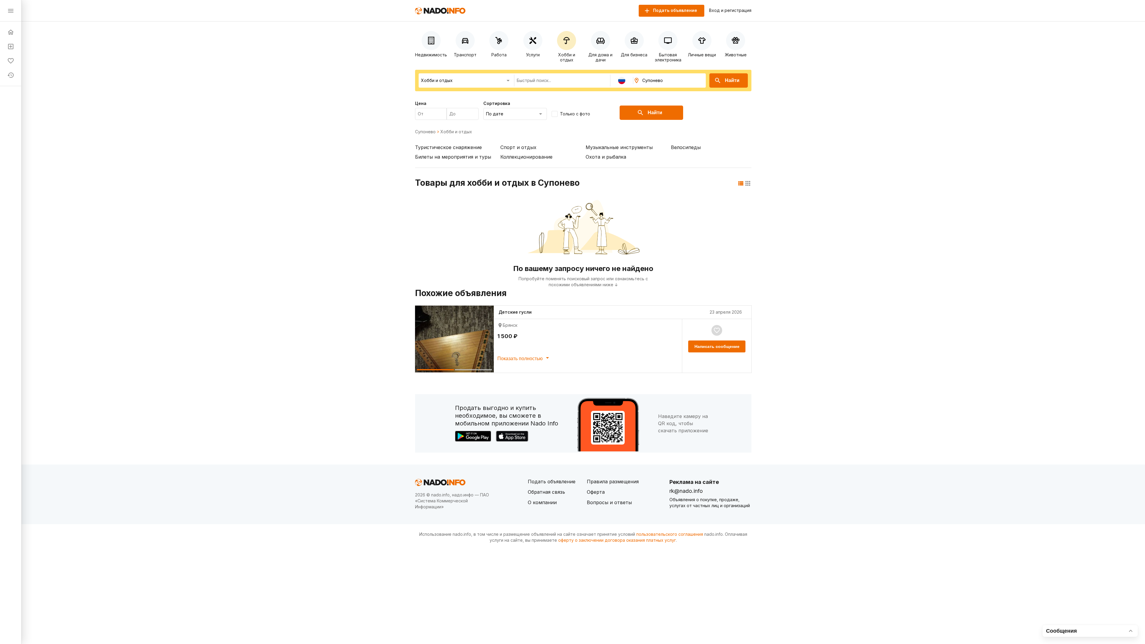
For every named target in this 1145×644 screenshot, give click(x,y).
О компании (542, 502)
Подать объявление (551, 481)
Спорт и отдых (518, 147)
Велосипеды (686, 147)
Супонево (425, 131)
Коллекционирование (526, 157)
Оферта (596, 492)
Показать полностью (520, 358)
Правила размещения (613, 481)
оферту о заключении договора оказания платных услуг (617, 540)
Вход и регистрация (730, 10)
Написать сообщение (716, 346)
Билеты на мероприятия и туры (453, 157)
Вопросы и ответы (609, 502)
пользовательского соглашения (669, 534)
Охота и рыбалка (606, 157)
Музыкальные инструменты (619, 147)
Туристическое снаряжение (448, 147)
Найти (732, 80)
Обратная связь (546, 492)
